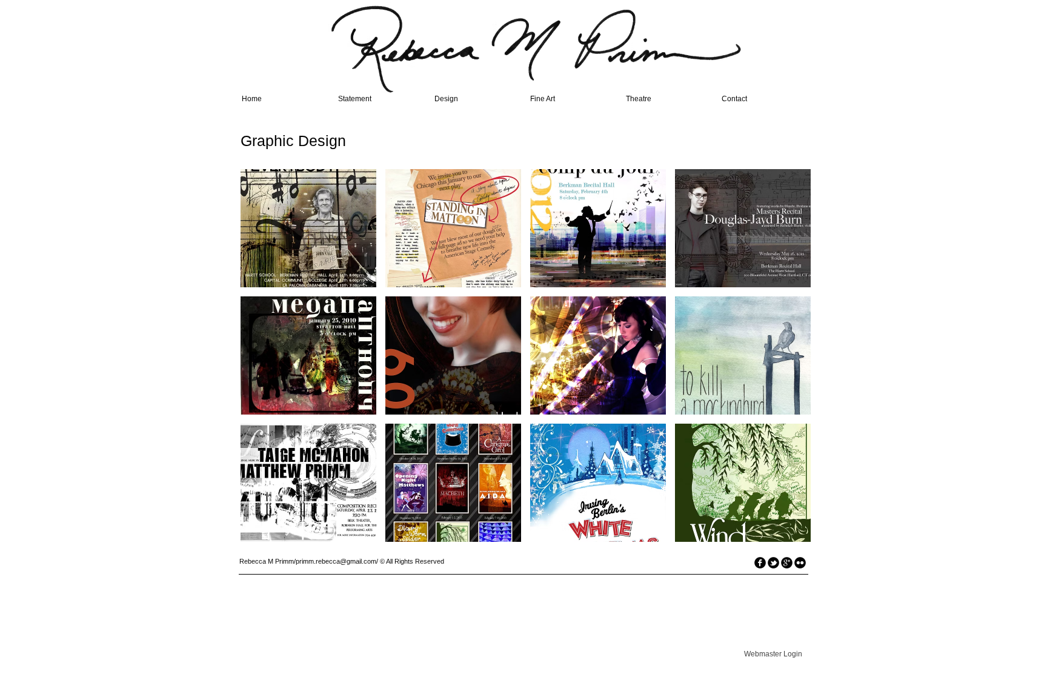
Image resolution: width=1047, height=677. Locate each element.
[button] (308, 228)
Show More (526, 551)
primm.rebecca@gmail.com (336, 561)
